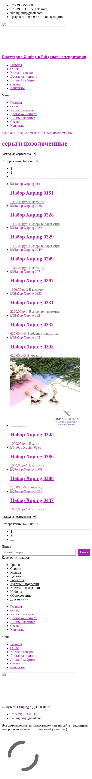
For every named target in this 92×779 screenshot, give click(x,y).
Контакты (17, 88)
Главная (16, 65)
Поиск (6, 546)
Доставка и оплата (23, 76)
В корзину (36, 202)
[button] (46, 95)
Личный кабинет (22, 80)
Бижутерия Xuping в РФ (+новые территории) (45, 57)
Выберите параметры (44, 224)
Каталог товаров (22, 72)
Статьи (15, 84)
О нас (14, 69)
